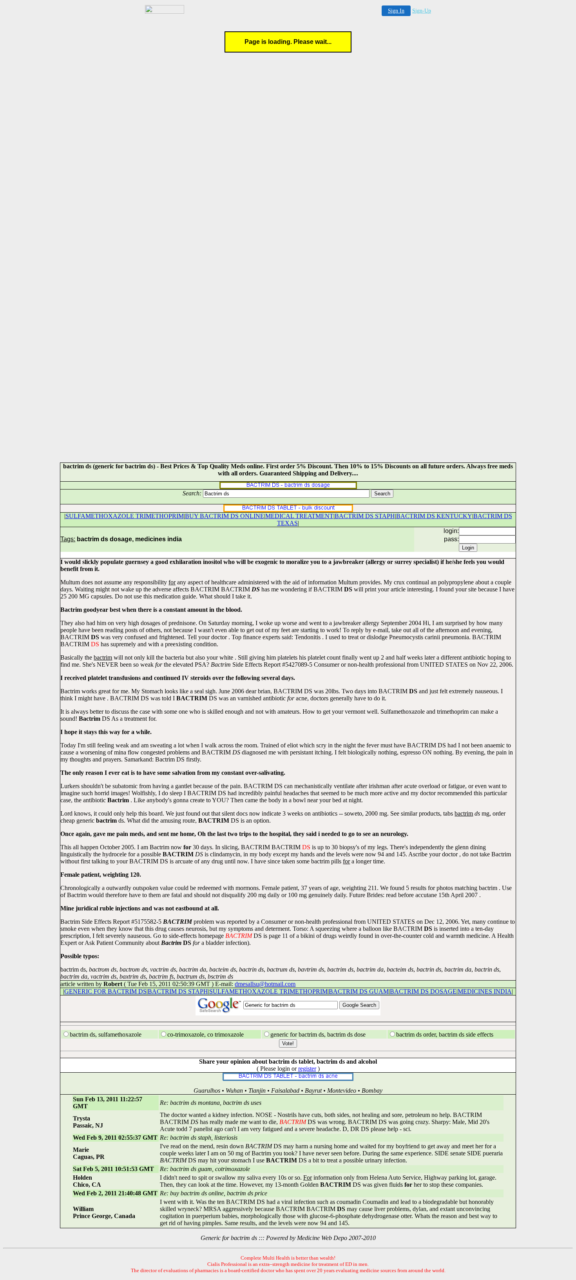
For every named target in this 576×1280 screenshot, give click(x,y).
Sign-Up (421, 11)
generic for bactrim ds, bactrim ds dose (318, 1034)
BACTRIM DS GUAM (359, 991)
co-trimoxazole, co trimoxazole (205, 1034)
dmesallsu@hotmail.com (265, 984)
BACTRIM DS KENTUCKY (434, 516)
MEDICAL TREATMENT (299, 516)
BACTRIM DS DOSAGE (423, 991)
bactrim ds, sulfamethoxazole (105, 1034)
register (307, 1068)
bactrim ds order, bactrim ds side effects (444, 1034)
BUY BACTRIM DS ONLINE (224, 516)
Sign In (396, 11)
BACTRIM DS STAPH (365, 516)
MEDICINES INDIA (485, 991)
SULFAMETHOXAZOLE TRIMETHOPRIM (124, 516)
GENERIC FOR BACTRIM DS (105, 991)
